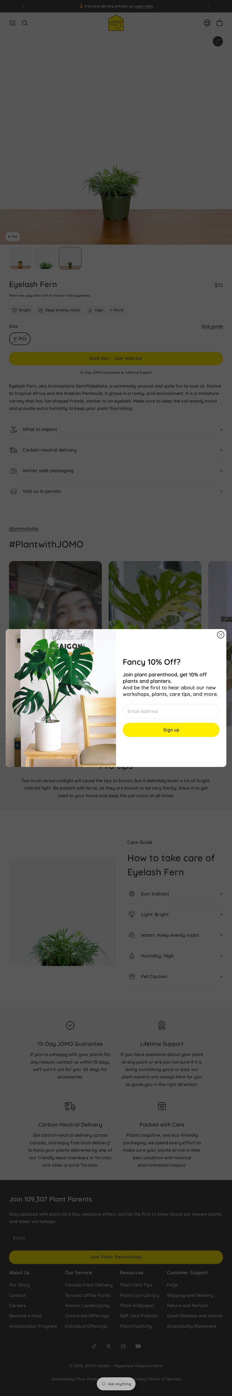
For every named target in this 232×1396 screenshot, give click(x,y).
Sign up (171, 730)
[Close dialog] (220, 634)
